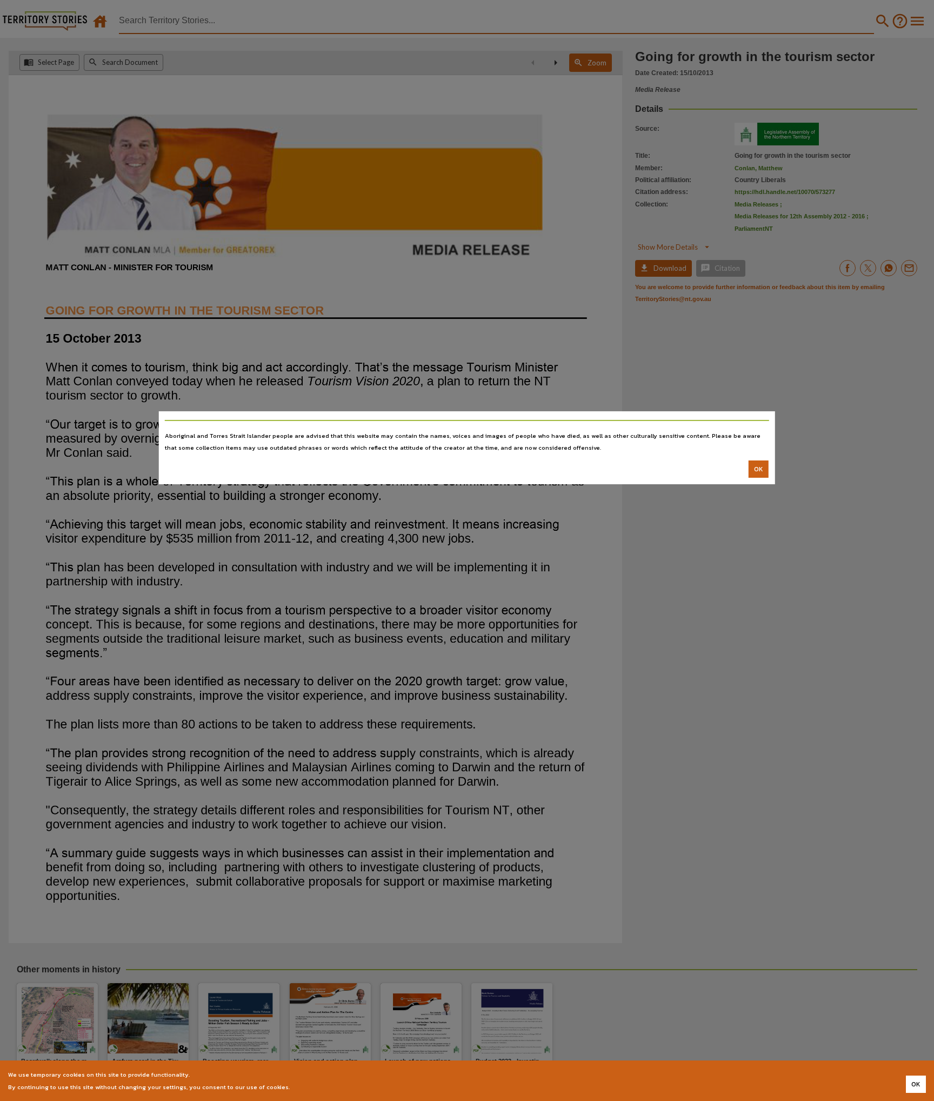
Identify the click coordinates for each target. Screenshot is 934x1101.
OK (758, 469)
